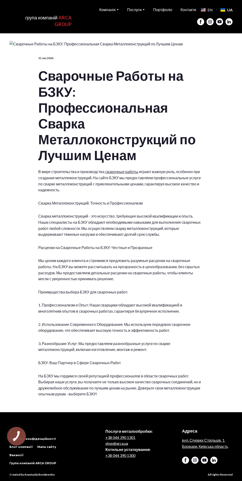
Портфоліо (162, 9)
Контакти (188, 9)
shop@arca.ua (116, 443)
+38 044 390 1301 (120, 437)
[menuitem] (207, 10)
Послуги (134, 9)
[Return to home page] (40, 9)
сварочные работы (121, 171)
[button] (200, 21)
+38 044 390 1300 (120, 455)
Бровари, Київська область (205, 446)
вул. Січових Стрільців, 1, (203, 440)
